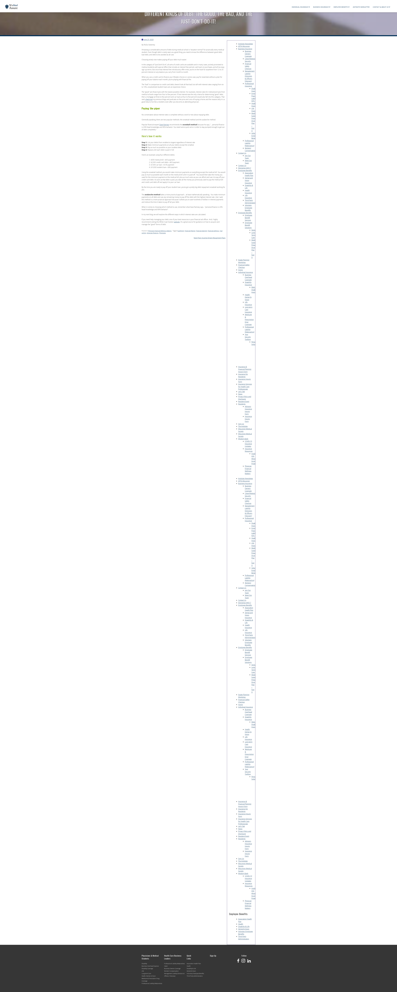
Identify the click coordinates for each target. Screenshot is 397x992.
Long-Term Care (253, 235)
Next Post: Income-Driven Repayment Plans (209, 238)
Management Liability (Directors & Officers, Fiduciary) (249, 76)
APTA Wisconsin (244, 46)
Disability (144, 963)
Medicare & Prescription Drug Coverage (249, 319)
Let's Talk (241, 391)
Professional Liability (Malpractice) (249, 143)
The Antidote (243, 426)
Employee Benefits (341, 7)
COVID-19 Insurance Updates (248, 443)
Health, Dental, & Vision (248, 297)
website (177, 222)
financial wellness (213, 231)
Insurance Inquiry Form (248, 419)
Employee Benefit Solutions (248, 225)
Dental (253, 230)
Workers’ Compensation (171, 971)
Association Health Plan (194, 963)
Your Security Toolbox (248, 337)
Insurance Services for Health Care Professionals (245, 386)
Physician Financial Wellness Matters (160, 231)
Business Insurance (321, 7)
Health (240, 924)
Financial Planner (190, 231)
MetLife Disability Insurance (255, 289)
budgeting (181, 231)
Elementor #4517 (244, 168)
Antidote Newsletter (361, 7)
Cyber (166, 966)
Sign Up (241, 424)
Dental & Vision (243, 929)
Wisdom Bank (243, 439)
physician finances (152, 233)
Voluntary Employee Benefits (255, 135)
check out (148, 99)
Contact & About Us (381, 7)
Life (143, 971)
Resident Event (243, 401)
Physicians (162, 233)
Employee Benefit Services (248, 217)
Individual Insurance (300, 7)
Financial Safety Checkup (248, 66)
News (240, 394)
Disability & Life (243, 926)
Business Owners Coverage (248, 53)
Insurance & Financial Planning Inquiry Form (244, 369)
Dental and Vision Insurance (249, 180)
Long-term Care (146, 973)
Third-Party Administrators (195, 976)
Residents (241, 404)
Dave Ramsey (164, 124)
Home (240, 270)
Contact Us (242, 153)
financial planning (201, 231)
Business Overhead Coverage (248, 277)
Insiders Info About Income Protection (255, 459)
